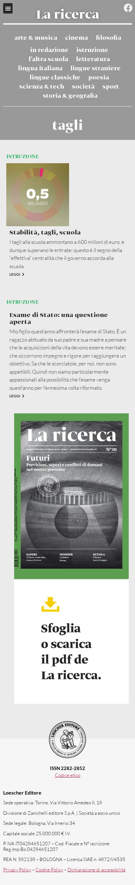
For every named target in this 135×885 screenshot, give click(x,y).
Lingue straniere (95, 68)
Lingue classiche (55, 78)
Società (83, 87)
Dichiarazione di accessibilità (96, 870)
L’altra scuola (48, 59)
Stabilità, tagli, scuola (45, 232)
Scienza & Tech (41, 87)
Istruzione (92, 50)
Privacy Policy (17, 870)
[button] (8, 8)
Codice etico (67, 775)
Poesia (98, 78)
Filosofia (108, 38)
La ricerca (67, 15)
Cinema (76, 38)
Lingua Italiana (40, 68)
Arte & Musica (35, 38)
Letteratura (93, 59)
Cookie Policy (49, 870)
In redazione (49, 50)
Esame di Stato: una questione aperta (58, 318)
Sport (110, 87)
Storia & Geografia (70, 96)
